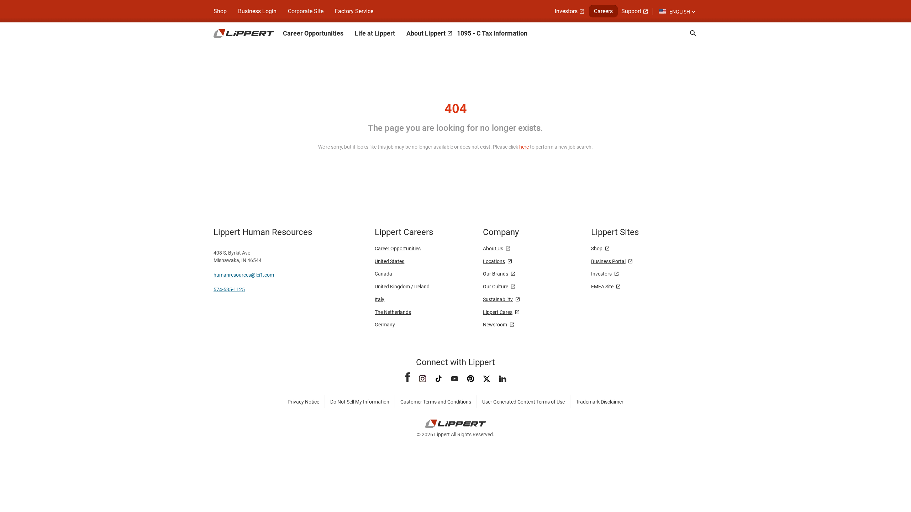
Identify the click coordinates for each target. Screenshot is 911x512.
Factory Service (354, 11)
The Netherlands (393, 312)
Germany (385, 324)
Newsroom (495, 324)
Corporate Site (305, 11)
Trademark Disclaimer (599, 402)
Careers (603, 11)
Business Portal (608, 261)
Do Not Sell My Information (359, 402)
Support (631, 11)
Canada (383, 274)
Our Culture (495, 286)
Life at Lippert (375, 33)
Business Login (257, 11)
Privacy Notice (303, 402)
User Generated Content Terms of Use (523, 402)
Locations (494, 261)
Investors (566, 11)
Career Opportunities (313, 33)
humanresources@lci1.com (244, 275)
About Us (493, 248)
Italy (379, 299)
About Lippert (426, 33)
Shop (220, 11)
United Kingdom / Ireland (402, 286)
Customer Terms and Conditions (435, 402)
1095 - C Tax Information (492, 33)
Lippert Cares (497, 312)
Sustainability (498, 299)
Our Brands (495, 274)
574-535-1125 (229, 289)
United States (389, 261)
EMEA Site (602, 286)
